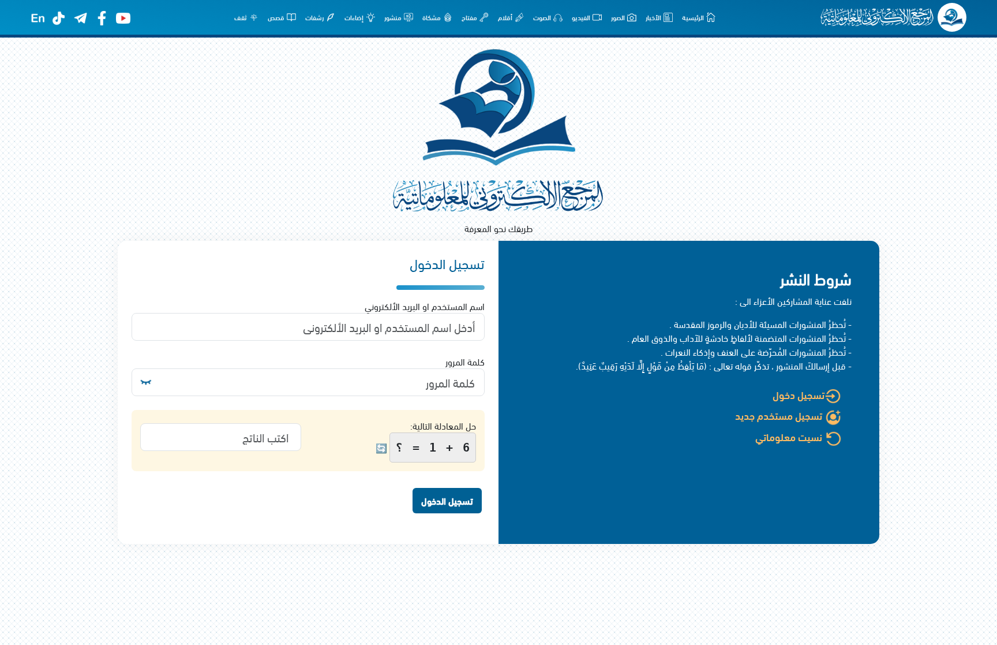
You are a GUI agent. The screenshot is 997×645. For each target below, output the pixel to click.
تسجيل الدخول (447, 500)
